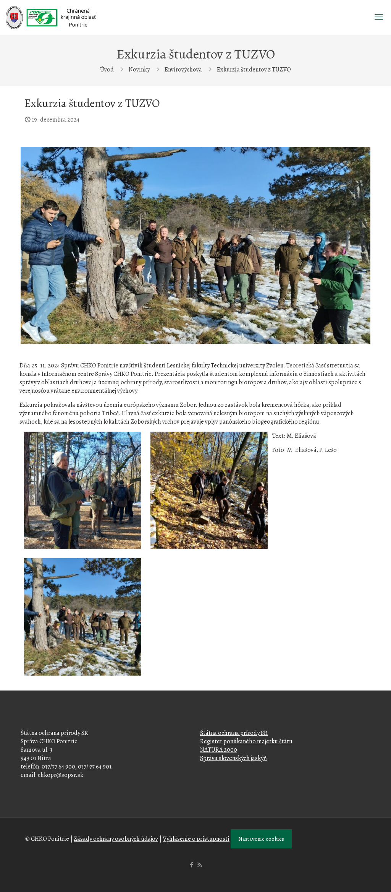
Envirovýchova (183, 69)
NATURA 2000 (218, 750)
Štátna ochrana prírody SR (234, 733)
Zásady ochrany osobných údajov (116, 839)
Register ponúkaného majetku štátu (246, 741)
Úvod (107, 69)
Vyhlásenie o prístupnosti (196, 839)
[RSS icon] (199, 865)
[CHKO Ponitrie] (51, 17)
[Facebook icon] (191, 865)
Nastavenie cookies (261, 839)
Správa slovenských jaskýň (233, 758)
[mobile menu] (378, 17)
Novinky (139, 69)
